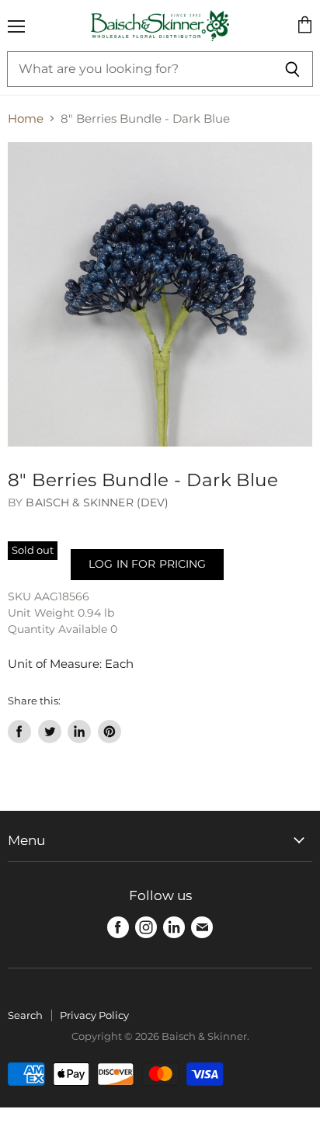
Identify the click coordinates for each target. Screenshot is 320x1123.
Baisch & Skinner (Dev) (97, 502)
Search (25, 1015)
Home (25, 118)
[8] (160, 294)
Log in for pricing (147, 564)
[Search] (292, 69)
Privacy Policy (94, 1015)
